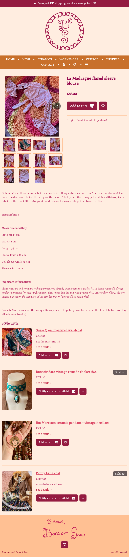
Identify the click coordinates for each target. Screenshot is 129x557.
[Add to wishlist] (103, 106)
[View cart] (86, 65)
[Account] (64, 65)
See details (42, 347)
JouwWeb (123, 552)
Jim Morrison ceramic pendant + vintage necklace (72, 423)
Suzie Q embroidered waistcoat (59, 330)
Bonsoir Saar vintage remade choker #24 (66, 372)
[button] (9, 145)
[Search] (75, 64)
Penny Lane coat (48, 473)
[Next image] (57, 106)
